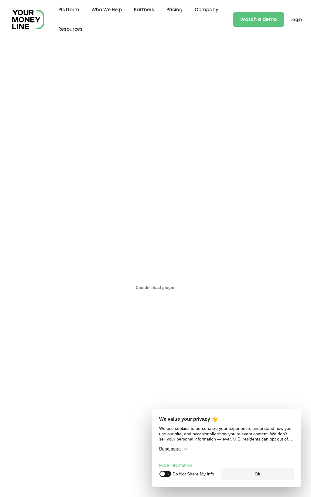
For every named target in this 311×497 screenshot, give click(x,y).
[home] (28, 19)
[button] (68, 9)
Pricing (174, 9)
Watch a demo (258, 19)
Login (296, 19)
